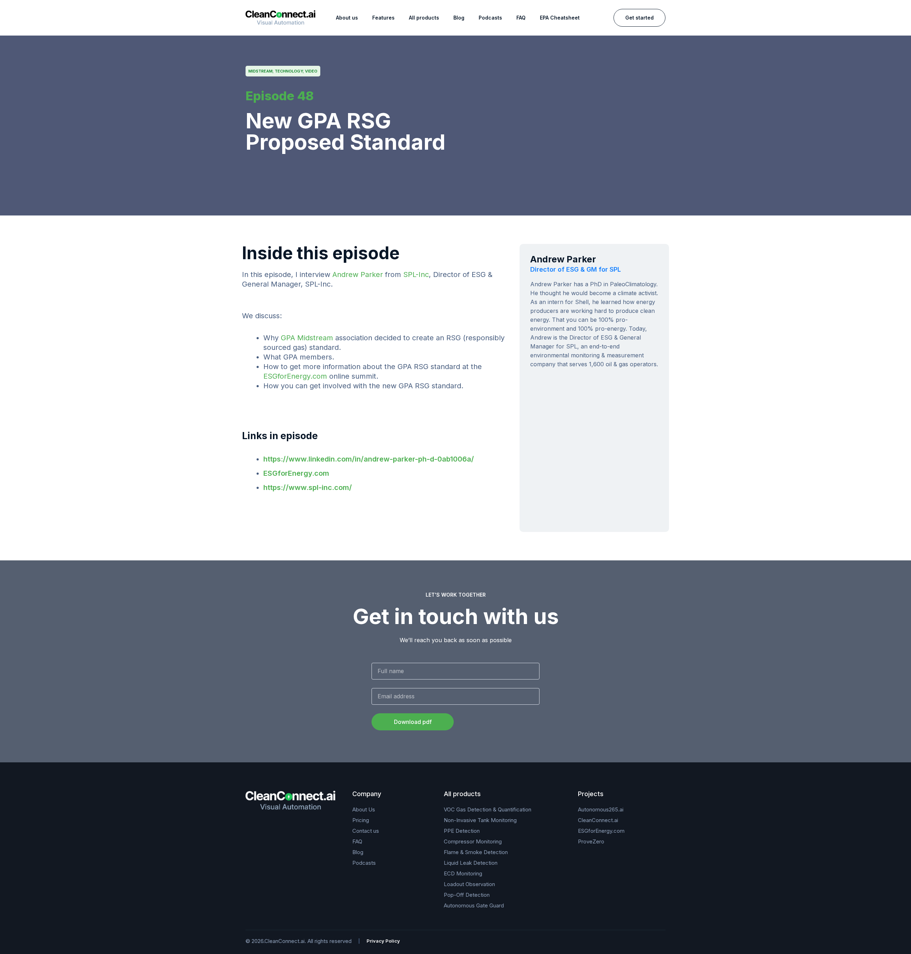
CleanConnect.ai (598, 820)
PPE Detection (462, 830)
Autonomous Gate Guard (474, 905)
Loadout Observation (469, 884)
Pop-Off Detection (467, 894)
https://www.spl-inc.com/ (307, 487)
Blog (458, 18)
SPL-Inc (416, 274)
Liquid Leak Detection (470, 862)
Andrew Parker (357, 274)
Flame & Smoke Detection (476, 852)
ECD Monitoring (463, 873)
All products (424, 18)
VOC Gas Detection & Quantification (487, 809)
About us (347, 18)
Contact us (365, 830)
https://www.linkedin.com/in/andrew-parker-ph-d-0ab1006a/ (368, 459)
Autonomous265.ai (600, 809)
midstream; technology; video (282, 71)
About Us (363, 809)
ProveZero (591, 841)
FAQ (521, 18)
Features (383, 18)
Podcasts (490, 18)
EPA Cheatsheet (560, 18)
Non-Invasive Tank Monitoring (480, 820)
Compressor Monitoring (473, 841)
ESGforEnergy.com (295, 376)
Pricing (360, 820)
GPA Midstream (307, 338)
